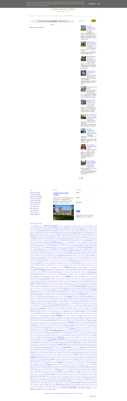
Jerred (75, 303)
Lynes (55, 317)
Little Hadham (70, 313)
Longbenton (72, 315)
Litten (50, 313)
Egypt (83, 274)
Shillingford (38, 354)
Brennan (59, 240)
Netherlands (61, 327)
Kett (78, 305)
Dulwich (63, 271)
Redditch (36, 344)
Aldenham (69, 225)
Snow (95, 356)
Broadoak (84, 242)
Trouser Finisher (33, 374)
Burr (45, 245)
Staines (79, 361)
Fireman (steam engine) (91, 278)
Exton (95, 276)
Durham (91, 271)
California (71, 247)
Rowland (77, 345)
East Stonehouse (92, 272)
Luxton (42, 317)
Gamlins (95, 281)
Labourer (43, 308)
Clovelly (95, 257)
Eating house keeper (55, 274)
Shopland (94, 354)
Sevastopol (37, 352)
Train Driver (37, 372)
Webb (84, 379)
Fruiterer (44, 281)
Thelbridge (45, 369)
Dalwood (71, 265)
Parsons (68, 334)
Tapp (63, 367)
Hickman (69, 294)
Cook (38, 260)
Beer (67, 232)
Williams (32, 384)
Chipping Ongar (93, 253)
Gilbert (39, 284)
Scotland (52, 351)
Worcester (45, 388)
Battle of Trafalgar (89, 230)
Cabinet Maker (52, 247)
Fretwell (95, 279)
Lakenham (70, 308)
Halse (76, 290)
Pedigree (47, 15)
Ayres (91, 227)
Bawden (95, 230)
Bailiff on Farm (52, 229)
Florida (55, 279)
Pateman (72, 334)
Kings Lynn (38, 306)
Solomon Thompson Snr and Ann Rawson (91, 27)
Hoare (62, 296)
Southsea (46, 359)
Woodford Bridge (71, 386)
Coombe (51, 260)
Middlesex (71, 322)
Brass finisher (39, 240)
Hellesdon (85, 293)
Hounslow (41, 299)
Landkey (90, 308)
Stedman (55, 362)
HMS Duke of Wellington (48, 296)
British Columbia (65, 242)
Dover (88, 269)
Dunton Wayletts (77, 271)
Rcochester (90, 342)
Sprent (84, 359)
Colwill (95, 258)
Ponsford (90, 337)
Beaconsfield (33, 232)
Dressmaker (44, 271)
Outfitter (90, 332)
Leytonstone (71, 311)
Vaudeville (58, 376)
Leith (51, 311)
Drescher (39, 271)
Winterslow (94, 384)
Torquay (91, 371)
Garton (55, 283)
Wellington (32, 381)
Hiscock (31, 296)
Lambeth (75, 308)
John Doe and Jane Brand (92, 87)
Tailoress (56, 367)
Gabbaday (72, 281)
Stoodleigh (63, 364)
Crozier (81, 263)
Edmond (67, 274)
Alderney (74, 226)
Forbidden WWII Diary (68, 15)
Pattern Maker (81, 334)
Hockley (69, 296)
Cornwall (39, 262)
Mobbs (72, 324)
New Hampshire (76, 327)
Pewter (65, 335)
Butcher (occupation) (84, 245)
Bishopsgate (69, 235)
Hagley (57, 290)
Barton (48, 230)
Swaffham (72, 366)
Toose (75, 371)
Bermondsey (65, 234)
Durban (87, 271)
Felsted (68, 278)
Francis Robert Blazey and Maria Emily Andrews (91, 162)
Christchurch (51, 255)
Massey (91, 318)
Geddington (84, 283)
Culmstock (42, 265)
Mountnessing (66, 325)
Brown (53, 244)
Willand (95, 382)
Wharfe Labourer (59, 382)
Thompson (57, 369)
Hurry (48, 301)
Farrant (59, 278)
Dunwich (83, 271)
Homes (47, 298)
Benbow (32, 234)
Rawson (84, 342)
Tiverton (59, 371)
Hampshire (93, 290)
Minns (55, 324)
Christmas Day (62, 255)
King (96, 305)
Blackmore (94, 235)
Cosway (48, 262)
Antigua (35, 227)
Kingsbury (49, 306)
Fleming (37, 279)
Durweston (36, 272)
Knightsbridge (94, 306)
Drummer (53, 271)
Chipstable (32, 255)
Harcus (41, 291)
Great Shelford (44, 288)
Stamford (87, 361)
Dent (96, 265)
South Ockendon (71, 357)
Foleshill (61, 279)
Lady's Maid (62, 308)
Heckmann (75, 293)
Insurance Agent (93, 301)
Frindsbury (32, 281)
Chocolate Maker (43, 255)
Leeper (95, 310)
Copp (76, 260)
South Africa (43, 357)
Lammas (79, 308)
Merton (47, 322)
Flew (45, 280)
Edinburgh (62, 274)
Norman (77, 329)
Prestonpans (94, 339)
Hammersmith (86, 290)
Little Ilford (76, 313)
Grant (56, 286)
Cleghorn (65, 257)
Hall (74, 290)
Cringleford (65, 263)
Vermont (63, 376)
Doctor (65, 269)
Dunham (71, 271)
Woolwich (40, 388)
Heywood (65, 295)
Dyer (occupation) (43, 272)
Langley (35, 310)
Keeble (45, 305)
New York (92, 327)
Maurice (58, 320)
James (62, 303)
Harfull (48, 291)
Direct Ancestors (41, 15)
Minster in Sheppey (61, 324)
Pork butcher (43, 339)
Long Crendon (66, 315)
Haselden (77, 291)
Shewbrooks (33, 354)
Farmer (47, 278)
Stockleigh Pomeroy (83, 362)
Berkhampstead (52, 234)
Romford (36, 345)
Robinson (85, 344)
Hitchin (40, 296)
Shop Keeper (89, 354)
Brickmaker (94, 240)
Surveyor (45, 366)
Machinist (64, 317)
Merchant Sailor (37, 322)
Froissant (40, 281)
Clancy (41, 257)
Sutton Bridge (58, 366)
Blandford (48, 237)
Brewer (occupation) (72, 240)
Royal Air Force (87, 345)
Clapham (45, 257)
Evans (76, 276)
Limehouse (94, 311)
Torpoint (87, 371)
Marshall (57, 319)
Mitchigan (69, 324)
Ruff (89, 347)
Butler (95, 245)
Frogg (36, 281)
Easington (52, 272)
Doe (68, 269)
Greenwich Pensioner (92, 288)
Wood (53, 386)
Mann (96, 317)
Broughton (49, 244)
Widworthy (90, 382)
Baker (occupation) (64, 229)
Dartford (79, 265)
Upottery (48, 376)
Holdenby (95, 296)
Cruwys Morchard (87, 263)
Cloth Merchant (80, 257)
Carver (49, 250)
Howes (64, 300)
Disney (47, 269)
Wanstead (70, 378)
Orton (83, 332)
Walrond (41, 377)
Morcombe (48, 325)
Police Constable (75, 337)
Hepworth (32, 295)
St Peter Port (67, 361)
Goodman (36, 286)
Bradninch (71, 239)
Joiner (33, 305)
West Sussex (88, 381)
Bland (44, 237)
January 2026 (33, 200)
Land (86, 308)
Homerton (43, 298)
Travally (53, 373)
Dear (85, 265)
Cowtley (88, 262)
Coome (54, 260)
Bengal (36, 234)
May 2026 (33, 208)
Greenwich (83, 288)
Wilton (58, 384)
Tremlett (74, 372)
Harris (58, 291)
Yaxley (45, 389)
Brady (75, 239)
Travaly (57, 372)
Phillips (69, 335)
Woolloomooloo (33, 388)
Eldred (86, 274)
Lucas (96, 315)
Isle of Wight (44, 303)
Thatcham (84, 367)
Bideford (88, 234)
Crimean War (60, 263)
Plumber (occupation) (42, 337)
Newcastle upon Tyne (39, 329)
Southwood (63, 359)
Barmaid (35, 230)
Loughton (80, 315)
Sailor (54, 349)
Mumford (78, 325)
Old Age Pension (55, 332)
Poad (66, 337)
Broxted (57, 244)
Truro (43, 374)
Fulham (57, 281)
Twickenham (70, 374)
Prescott (85, 339)
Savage (31, 350)
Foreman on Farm (70, 279)
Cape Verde (49, 249)
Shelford (75, 352)
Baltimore (77, 229)
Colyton (32, 260)
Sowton (68, 359)
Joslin (40, 305)
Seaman (63, 351)
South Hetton (58, 357)
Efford (80, 274)
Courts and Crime (76, 262)
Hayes (44, 293)
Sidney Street (62, 356)
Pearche (90, 334)
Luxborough (37, 317)
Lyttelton (59, 317)
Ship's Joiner (45, 354)
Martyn (64, 318)
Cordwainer (79, 260)
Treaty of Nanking (63, 372)
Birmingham (32, 235)
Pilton (91, 335)
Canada (39, 249)
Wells (36, 381)
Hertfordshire (39, 295)
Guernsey (45, 290)
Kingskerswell (55, 306)
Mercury (43, 322)
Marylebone (69, 319)
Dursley (31, 272)
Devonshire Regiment (82, 267)
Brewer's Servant (81, 240)
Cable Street (59, 247)
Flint (48, 280)
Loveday (85, 315)
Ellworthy (32, 276)
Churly (76, 255)
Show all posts (63, 21)
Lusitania (32, 317)
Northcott (65, 330)
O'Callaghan (37, 332)
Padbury (41, 334)
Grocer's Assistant (38, 290)
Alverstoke (89, 226)
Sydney (32, 367)
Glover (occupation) (78, 284)
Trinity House (90, 372)
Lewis (61, 311)
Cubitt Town (94, 263)
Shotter (44, 356)
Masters (36, 320)
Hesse (44, 294)
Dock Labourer (59, 269)
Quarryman (79, 340)
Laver (59, 310)
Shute (57, 356)
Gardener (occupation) (36, 283)
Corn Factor (94, 260)
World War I (73, 388)
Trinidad (84, 372)
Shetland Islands (93, 352)
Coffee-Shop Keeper (62, 258)
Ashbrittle (54, 227)
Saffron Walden (48, 349)
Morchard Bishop (41, 325)
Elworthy (42, 276)
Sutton (53, 366)
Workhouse (65, 388)
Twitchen (75, 374)
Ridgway (65, 344)
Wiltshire (63, 384)
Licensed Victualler (80, 311)
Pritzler (37, 340)
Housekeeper (54, 299)
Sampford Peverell (78, 349)
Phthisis (80, 335)
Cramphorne (32, 263)
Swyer (95, 366)
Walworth (59, 377)
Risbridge (72, 344)
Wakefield (95, 376)
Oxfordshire (36, 334)
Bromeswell (89, 242)
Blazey (52, 237)
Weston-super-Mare (42, 382)
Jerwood (83, 303)
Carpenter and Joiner (88, 249)
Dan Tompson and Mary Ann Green (92, 115)
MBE (77, 320)
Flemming (41, 280)
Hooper (61, 298)
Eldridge (90, 274)
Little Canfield (56, 313)
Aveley (74, 227)
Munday (82, 325)
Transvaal (42, 372)
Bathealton (68, 230)
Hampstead (32, 291)
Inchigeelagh (61, 301)
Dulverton (58, 271)
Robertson (80, 344)
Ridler (69, 344)
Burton (54, 245)
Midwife (82, 322)
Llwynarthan (32, 315)
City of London (90, 255)
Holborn (81, 296)
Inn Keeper (81, 301)
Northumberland (71, 330)
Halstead (80, 290)
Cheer (79, 252)
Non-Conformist (65, 329)
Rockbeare (94, 344)
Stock (77, 362)
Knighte (89, 306)
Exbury (79, 276)
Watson (69, 379)
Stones (59, 364)
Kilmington (92, 305)
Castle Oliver (57, 250)
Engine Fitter (47, 276)
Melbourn (85, 320)
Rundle (95, 347)
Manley (92, 317)
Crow (73, 263)
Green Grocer (70, 288)
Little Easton (63, 313)
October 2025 (34, 194)
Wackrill (78, 376)
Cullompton (37, 265)
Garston (52, 283)
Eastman (49, 274)
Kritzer (38, 308)
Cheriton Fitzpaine (38, 253)
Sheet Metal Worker (68, 352)
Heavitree (71, 293)
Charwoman (65, 252)
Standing (91, 361)
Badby (40, 229)
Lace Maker (49, 308)
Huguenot (76, 299)
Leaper (92, 310)
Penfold (39, 335)
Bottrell (44, 239)
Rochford (90, 344)
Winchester (69, 384)
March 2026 (33, 204)
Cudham (32, 265)
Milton (45, 324)
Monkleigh (87, 324)
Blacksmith (32, 237)
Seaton (69, 351)
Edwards (76, 274)
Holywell (38, 298)
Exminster (87, 276)
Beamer (38, 232)
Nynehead (32, 332)
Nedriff (52, 327)
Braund (44, 240)
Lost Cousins (80, 393)
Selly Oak (95, 350)
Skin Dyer (72, 356)
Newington (46, 329)
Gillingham (43, 284)
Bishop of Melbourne (41, 235)
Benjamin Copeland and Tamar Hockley (91, 130)
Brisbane (46, 242)
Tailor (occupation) (48, 367)
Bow (50, 239)
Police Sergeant (83, 337)
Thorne (62, 369)
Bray (47, 240)
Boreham (90, 237)
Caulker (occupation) (75, 250)
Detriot (58, 267)
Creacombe (43, 263)
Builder (85, 244)
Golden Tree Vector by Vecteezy (51, 393)
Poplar (38, 339)
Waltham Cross (46, 377)
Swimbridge (91, 366)
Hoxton (68, 299)
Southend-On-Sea (34, 359)
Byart (44, 247)
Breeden (55, 240)
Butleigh (92, 245)
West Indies (82, 381)
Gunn (49, 290)
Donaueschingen (73, 269)
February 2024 (34, 192)
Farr (56, 278)
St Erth (93, 359)
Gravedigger (60, 286)
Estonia (72, 276)
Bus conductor (68, 245)
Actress (31, 225)
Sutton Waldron (66, 366)
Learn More (92, 4)
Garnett (48, 283)
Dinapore (32, 269)
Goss (49, 286)
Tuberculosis (51, 374)
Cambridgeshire (89, 247)
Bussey (73, 245)
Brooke (40, 244)
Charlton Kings (58, 252)
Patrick (76, 334)
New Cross (69, 327)
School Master (41, 350)
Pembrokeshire (33, 335)
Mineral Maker (50, 324)
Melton (31, 322)
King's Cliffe (32, 306)
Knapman (81, 306)
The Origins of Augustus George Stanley (91, 146)
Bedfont (50, 232)
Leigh (42, 311)
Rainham (75, 342)
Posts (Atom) (40, 27)
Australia (66, 227)
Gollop (95, 284)
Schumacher (47, 350)
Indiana (69, 301)
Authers (70, 227)
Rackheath (42, 342)
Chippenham (87, 253)
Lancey (83, 308)
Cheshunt (49, 254)
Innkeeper (87, 301)
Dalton (67, 265)
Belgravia (89, 232)
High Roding (83, 295)
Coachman (32, 258)
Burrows (48, 245)
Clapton (48, 257)
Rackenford (37, 342)
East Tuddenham (34, 274)
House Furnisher (47, 299)
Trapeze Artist (48, 372)
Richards (51, 344)
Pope (34, 339)
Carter (95, 249)
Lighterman (88, 311)
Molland (76, 324)
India (65, 301)
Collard (74, 258)
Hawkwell (40, 293)
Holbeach (77, 296)
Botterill (35, 239)
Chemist (32, 253)
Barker (95, 229)
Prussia (45, 340)
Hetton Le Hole (54, 294)
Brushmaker (62, 244)
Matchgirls (40, 320)
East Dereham (57, 272)
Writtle (92, 388)
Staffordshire (74, 361)
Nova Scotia (91, 330)
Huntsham (43, 301)
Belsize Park (94, 232)
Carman (58, 249)
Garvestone (60, 283)
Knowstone (33, 308)
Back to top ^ (93, 396)
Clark (52, 257)
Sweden (77, 366)
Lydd (50, 317)
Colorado (92, 258)
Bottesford (39, 239)
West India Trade (76, 381)
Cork (84, 260)
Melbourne (89, 320)
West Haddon (62, 381)
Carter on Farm (44, 250)
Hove (58, 299)
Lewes (58, 311)
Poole (31, 339)
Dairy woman (58, 265)
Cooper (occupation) (64, 260)
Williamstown (43, 384)
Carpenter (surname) (78, 249)
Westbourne (94, 381)
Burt (51, 245)
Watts (72, 379)
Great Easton (90, 286)
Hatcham (82, 291)
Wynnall (42, 389)
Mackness (69, 317)
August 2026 (33, 214)
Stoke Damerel (93, 362)
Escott (63, 276)
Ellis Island (94, 274)
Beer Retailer (83, 232)
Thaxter (36, 369)
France (79, 279)
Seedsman (87, 350)
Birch (96, 234)
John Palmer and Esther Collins (91, 57)
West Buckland (55, 381)
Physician (85, 335)
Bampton (81, 229)
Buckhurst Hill (69, 244)
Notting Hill (85, 330)
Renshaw (45, 344)
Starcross (42, 362)
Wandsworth (65, 378)
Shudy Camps (53, 356)
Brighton (41, 242)
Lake (66, 308)
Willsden (54, 384)
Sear (66, 350)
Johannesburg (92, 303)
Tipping (54, 371)
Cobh (42, 258)
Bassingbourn (63, 230)
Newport (52, 329)
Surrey (40, 366)
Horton (84, 298)
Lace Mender (55, 308)
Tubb (45, 374)
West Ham (69, 381)
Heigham (80, 293)
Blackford (84, 235)
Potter (66, 339)
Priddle (31, 340)
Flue (58, 279)
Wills (50, 384)
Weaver (80, 379)
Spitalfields (75, 359)
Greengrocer (77, 288)
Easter (45, 274)
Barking (31, 230)
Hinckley (89, 294)
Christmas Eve (70, 255)
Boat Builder (63, 237)
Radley (46, 342)
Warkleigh (82, 377)
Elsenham (37, 276)
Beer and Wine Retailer (74, 232)
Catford (62, 250)
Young (53, 389)
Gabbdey (77, 281)
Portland (49, 339)
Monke (83, 324)
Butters (36, 247)
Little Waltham (83, 313)
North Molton (87, 329)
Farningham (52, 278)
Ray (87, 342)
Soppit (38, 357)
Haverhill (95, 291)
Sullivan (31, 366)
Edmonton (71, 274)
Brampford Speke (85, 239)
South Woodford (80, 357)
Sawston (35, 350)
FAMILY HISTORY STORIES (63, 9)
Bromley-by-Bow (34, 244)
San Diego (90, 349)
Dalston (63, 265)
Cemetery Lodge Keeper (86, 250)
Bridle (37, 242)
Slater (80, 356)
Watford (54, 379)
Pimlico (95, 335)
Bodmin (71, 237)
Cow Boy (83, 262)
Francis (82, 279)
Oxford (31, 334)
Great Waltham (59, 288)
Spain (71, 359)
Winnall (77, 384)
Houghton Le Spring (34, 299)
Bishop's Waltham (61, 235)
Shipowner (69, 354)
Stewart (65, 362)
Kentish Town (70, 305)
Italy (53, 303)
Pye (64, 340)
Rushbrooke (37, 349)
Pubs (61, 15)
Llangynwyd (94, 313)
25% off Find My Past (65, 393)
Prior (35, 341)
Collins (87, 258)
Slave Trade (84, 356)
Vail (55, 376)
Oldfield (61, 332)
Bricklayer (88, 240)
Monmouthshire (93, 324)
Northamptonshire (56, 331)
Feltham (72, 278)
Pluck (35, 337)
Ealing (48, 272)
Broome (44, 244)
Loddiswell (41, 315)
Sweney (86, 366)
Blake (41, 237)
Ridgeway (59, 344)
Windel (73, 384)
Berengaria (46, 234)
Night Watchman (57, 329)
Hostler (95, 298)
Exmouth (92, 276)
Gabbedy (87, 281)
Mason (78, 319)
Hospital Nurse (89, 298)
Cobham (46, 258)
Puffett (57, 340)
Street (91, 364)
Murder (88, 325)
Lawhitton (63, 310)
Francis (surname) (88, 280)
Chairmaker (36, 252)
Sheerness (60, 352)
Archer (41, 227)
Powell (77, 339)
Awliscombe (79, 227)
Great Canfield (72, 286)
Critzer (70, 263)
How (61, 300)
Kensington (53, 305)
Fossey (75, 279)
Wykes (32, 389)
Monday (80, 324)
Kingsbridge (43, 306)
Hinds (93, 294)
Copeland (72, 260)
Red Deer (32, 344)
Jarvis (69, 303)
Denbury (88, 265)
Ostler (86, 332)
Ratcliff (80, 342)
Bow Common (55, 239)
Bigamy (92, 234)
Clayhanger (59, 257)
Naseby (92, 325)
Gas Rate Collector (72, 283)
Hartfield (62, 291)
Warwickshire (88, 378)
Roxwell (81, 345)
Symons (39, 367)
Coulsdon (61, 262)
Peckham (95, 334)
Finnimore (83, 278)
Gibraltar (32, 284)
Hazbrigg (57, 293)
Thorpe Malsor (77, 369)
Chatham (70, 252)
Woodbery (58, 386)
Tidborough (37, 371)
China (78, 254)
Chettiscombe (63, 253)
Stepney (60, 363)
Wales (31, 378)
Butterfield (32, 247)
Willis (47, 384)
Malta (80, 317)
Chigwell (74, 254)
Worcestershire (51, 388)
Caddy (63, 247)
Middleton (77, 322)
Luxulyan (46, 317)
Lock (37, 315)
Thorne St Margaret (68, 369)
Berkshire (59, 234)
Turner (65, 374)
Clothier (86, 257)
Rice (48, 344)
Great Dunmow (82, 286)
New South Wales (85, 327)
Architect (45, 227)
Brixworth (72, 242)
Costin (44, 262)
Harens (44, 291)
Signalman (68, 356)
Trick (81, 373)
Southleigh (41, 359)
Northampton (46, 330)
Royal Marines (49, 347)
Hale (71, 290)
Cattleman (66, 250)
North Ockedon (93, 329)
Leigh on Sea (46, 311)
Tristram (95, 372)
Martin (61, 318)
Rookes (50, 345)
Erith (61, 276)
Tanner (60, 367)
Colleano (84, 258)
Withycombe (42, 386)
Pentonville (44, 335)
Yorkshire (49, 389)
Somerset (33, 357)
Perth (51, 335)
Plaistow (32, 337)
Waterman (37, 379)
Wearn (76, 379)
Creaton (48, 263)
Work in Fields (58, 388)
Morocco (53, 325)
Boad (56, 237)
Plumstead (50, 337)
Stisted (74, 362)
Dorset (85, 269)
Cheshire (44, 253)
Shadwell (50, 352)
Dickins (89, 267)
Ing (71, 301)
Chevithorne (69, 254)
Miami (60, 322)
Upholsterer (36, 376)
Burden (95, 244)
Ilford (57, 301)
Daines (52, 265)
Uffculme (85, 374)
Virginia (74, 376)
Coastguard (38, 258)
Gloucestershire (69, 284)
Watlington (63, 379)
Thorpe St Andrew (86, 369)
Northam (41, 330)
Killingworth (87, 305)
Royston (82, 347)
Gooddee (32, 286)
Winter (89, 384)
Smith (92, 356)
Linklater (46, 313)
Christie (56, 255)
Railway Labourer (59, 342)
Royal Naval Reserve (57, 347)
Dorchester (80, 269)
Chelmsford (84, 252)
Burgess (35, 245)
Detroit (62, 267)
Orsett (79, 332)
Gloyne (84, 284)
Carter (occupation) (35, 250)
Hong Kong (52, 298)
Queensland (84, 340)
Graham (53, 286)
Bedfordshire (56, 232)
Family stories (33, 278)
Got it (99, 4)
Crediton (52, 263)
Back (37, 229)
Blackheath (89, 235)
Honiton (57, 298)
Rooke (46, 345)
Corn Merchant (33, 262)
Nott (82, 330)
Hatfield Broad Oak (88, 291)
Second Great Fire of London (78, 350)
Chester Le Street (55, 253)
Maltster (84, 317)
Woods (92, 386)
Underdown (90, 374)
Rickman (55, 344)
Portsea (53, 339)
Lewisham (65, 311)
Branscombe (32, 240)
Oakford (42, 332)
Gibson (36, 284)
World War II (82, 388)
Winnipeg (82, 384)
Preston (89, 339)
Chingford (82, 253)
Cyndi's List (73, 393)
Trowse (39, 374)
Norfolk (71, 329)
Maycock (62, 320)
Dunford (67, 271)
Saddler (42, 349)
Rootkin (61, 345)
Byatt (47, 247)
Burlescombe (41, 245)
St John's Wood (54, 361)
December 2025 (34, 198)
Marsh (53, 319)
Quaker (74, 341)
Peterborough (57, 335)
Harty (70, 291)
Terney (79, 367)
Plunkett (55, 337)
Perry (48, 335)
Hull (92, 300)
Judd (42, 305)
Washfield (95, 377)
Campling (35, 249)
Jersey (79, 303)
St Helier (48, 361)
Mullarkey (73, 325)
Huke (90, 299)
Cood (35, 260)
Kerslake (75, 305)
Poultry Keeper (72, 339)
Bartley (45, 230)
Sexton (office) (44, 352)
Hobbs (65, 296)
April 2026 (33, 206)
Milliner (38, 324)
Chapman (50, 252)
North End (81, 329)
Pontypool (94, 337)
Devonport (74, 267)
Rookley (54, 345)
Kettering (81, 305)
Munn (85, 325)
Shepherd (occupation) (83, 352)
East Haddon (71, 272)
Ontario (72, 332)
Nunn (96, 330)
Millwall (42, 324)
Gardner (44, 283)
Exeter (83, 276)
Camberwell (81, 247)
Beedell (60, 232)
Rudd (86, 347)
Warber (75, 377)
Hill (86, 294)
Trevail (78, 373)
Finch (75, 278)
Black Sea (74, 235)
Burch (92, 244)
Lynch (52, 317)
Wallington (36, 377)
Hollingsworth (33, 298)
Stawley (46, 362)
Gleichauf (58, 284)
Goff (87, 284)
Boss (31, 239)
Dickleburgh (94, 267)
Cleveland (74, 257)
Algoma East (84, 225)
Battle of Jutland (80, 230)
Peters (61, 335)
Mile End (87, 322)
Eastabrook (41, 274)
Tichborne (32, 371)
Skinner (76, 356)
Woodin (83, 386)
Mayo (65, 320)
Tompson (71, 371)
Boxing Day (61, 239)
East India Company (83, 272)
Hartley (66, 291)
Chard (53, 252)
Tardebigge (66, 367)
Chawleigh (75, 252)
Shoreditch (33, 356)
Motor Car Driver (59, 325)
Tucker (56, 374)
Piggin (88, 335)
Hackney (53, 290)
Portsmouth (61, 339)
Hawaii (31, 293)
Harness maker (53, 291)
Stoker (40, 364)
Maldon (76, 317)
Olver (65, 332)
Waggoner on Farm (84, 376)
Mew (57, 322)
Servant (32, 352)
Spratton (81, 359)
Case (52, 250)
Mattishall (45, 320)
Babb (35, 229)
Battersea (73, 230)
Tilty (52, 371)
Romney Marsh (41, 345)
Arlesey (49, 227)
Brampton (92, 239)
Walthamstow (53, 378)
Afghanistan (41, 225)
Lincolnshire (37, 313)
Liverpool (89, 313)
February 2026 (34, 202)
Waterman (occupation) (46, 379)
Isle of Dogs (37, 303)
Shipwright (76, 354)
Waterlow (32, 379)
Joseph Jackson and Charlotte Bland (91, 72)
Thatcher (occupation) (91, 367)
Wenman (40, 381)
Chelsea (89, 252)
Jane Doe (66, 303)
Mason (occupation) (85, 319)
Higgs (73, 294)
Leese (31, 311)
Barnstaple (40, 230)
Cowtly (92, 262)
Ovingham (95, 332)
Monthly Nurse (33, 325)
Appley (38, 227)
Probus (41, 340)
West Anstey (48, 381)
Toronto (83, 371)
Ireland (32, 303)
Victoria (70, 376)
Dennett (92, 265)
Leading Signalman (83, 310)
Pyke (66, 340)
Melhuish (95, 320)
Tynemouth (80, 374)
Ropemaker (66, 345)
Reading (95, 342)
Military (57, 15)
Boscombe (94, 237)
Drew (49, 271)
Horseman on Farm (77, 298)
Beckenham (45, 232)
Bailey (46, 229)
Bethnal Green (77, 234)
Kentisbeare (63, 305)
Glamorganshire (49, 284)
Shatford (55, 352)
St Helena (43, 361)
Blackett (79, 235)
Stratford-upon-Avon (71, 364)
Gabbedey (82, 281)
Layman (67, 310)
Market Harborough (47, 318)
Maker (73, 317)
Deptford (32, 267)
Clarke (55, 257)
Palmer (53, 334)
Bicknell (83, 234)
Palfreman (49, 334)
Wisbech (32, 386)
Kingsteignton (62, 306)
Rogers (31, 345)
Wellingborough (93, 379)
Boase (58, 237)
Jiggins (86, 303)
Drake (92, 269)
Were (43, 381)
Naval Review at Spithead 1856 (43, 327)
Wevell (49, 382)
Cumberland (48, 265)
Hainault (61, 290)
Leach (70, 310)
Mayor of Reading (71, 320)
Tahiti (42, 367)
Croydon (77, 263)
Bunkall (88, 244)
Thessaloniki (51, 369)
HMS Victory (57, 296)
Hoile (73, 296)
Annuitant (95, 225)
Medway (80, 320)
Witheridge (36, 386)
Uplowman (42, 376)
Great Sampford (36, 288)
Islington (49, 303)
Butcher (77, 245)
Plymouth (61, 337)
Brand (95, 239)
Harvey (73, 291)
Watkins (58, 379)
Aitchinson (61, 225)
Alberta (65, 225)
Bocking (68, 237)
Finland (79, 278)
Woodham (79, 386)
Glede (55, 284)
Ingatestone (76, 301)
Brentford (63, 240)
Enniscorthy (53, 276)
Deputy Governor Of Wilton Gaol (43, 267)
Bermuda (70, 234)
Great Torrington (51, 288)
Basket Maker (54, 230)
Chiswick (37, 255)
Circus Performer (82, 255)
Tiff (41, 371)
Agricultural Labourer (51, 226)
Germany (95, 283)
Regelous (40, 344)
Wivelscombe (49, 386)
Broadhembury (78, 242)
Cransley (38, 263)
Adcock (36, 226)
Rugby (91, 347)
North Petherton (34, 330)
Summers (36, 366)
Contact (34, 15)
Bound (47, 239)
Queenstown (90, 341)
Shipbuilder (59, 354)
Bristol (50, 242)
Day (82, 265)
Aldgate (78, 225)
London (59, 315)
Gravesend (66, 286)
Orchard (76, 332)
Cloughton (90, 257)
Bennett (41, 234)
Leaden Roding (75, 310)
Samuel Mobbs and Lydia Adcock (91, 42)
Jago (59, 303)
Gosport (45, 286)
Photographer (75, 335)
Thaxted (32, 369)
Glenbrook (63, 284)
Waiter (90, 376)
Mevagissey (52, 322)
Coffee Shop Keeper (52, 258)
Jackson (56, 303)
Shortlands (39, 356)
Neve (65, 327)
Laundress (50, 310)
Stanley (95, 361)
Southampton (88, 357)
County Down (67, 262)
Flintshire (52, 279)
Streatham (87, 364)
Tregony (69, 372)
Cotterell (52, 262)
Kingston (67, 306)
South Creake (51, 357)
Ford (64, 279)
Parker (56, 334)
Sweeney (81, 366)
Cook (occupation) (44, 260)
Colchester (70, 258)
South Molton (64, 357)
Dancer (75, 265)
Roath (76, 344)
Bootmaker (85, 237)
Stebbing (50, 362)
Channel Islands (43, 252)
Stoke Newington (34, 364)
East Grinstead (65, 272)
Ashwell (58, 227)
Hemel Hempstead (93, 293)
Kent (57, 305)
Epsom (57, 276)
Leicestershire (36, 311)
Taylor (76, 367)
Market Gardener (38, 319)
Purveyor (61, 340)
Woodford (64, 386)
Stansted (32, 362)
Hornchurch (69, 298)
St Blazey (89, 359)
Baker (57, 229)
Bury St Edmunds (60, 245)
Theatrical (41, 369)
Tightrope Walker (46, 371)
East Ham (76, 272)
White (71, 382)
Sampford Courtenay (68, 349)
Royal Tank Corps (75, 347)
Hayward (48, 293)
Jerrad (72, 303)
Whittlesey (84, 382)
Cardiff (55, 249)
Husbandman (53, 301)
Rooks (58, 345)
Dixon (50, 269)
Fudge (53, 281)
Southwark (52, 359)
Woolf (95, 386)
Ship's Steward (52, 354)
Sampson (85, 349)
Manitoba (88, 317)
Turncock (61, 374)
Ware (78, 378)
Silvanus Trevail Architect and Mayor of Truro (91, 101)
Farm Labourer (41, 278)
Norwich (77, 330)
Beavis (41, 232)
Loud (76, 315)
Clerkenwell (69, 257)
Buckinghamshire (75, 244)
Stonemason (54, 364)
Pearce (86, 334)
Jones (36, 305)
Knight (85, 306)
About (30, 15)
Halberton (66, 290)
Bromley (95, 242)
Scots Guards (58, 350)
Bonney (80, 237)
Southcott (94, 357)
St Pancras (61, 361)
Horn (65, 298)
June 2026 (33, 210)
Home (52, 24)
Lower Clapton (90, 315)
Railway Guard (52, 342)
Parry (60, 334)
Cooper (58, 260)
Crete (55, 263)
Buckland (82, 244)
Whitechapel (77, 382)
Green (65, 288)
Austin (62, 227)
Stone (48, 364)
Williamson (36, 384)
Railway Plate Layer (68, 342)
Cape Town (44, 249)
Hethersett (48, 294)
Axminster (87, 227)
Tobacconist (65, 371)
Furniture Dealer (66, 281)
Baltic (73, 229)
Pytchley (70, 341)
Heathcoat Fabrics (63, 293)
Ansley (31, 227)
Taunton (72, 367)
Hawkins (36, 293)
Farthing (63, 278)
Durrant (95, 271)
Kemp (48, 305)
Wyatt (95, 388)
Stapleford (36, 362)
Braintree (79, 239)
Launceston (44, 310)
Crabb (95, 262)
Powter (81, 339)
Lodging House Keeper (49, 315)
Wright (88, 388)
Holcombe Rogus (88, 296)
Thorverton (94, 369)
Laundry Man (55, 310)
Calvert (75, 247)
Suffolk (95, 364)
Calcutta (67, 247)
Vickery (67, 376)
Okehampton (47, 332)
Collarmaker (79, 258)
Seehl (91, 350)
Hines (96, 294)
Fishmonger (32, 279)
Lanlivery (40, 310)
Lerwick (54, 311)
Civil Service (36, 257)
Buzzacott (41, 247)
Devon (67, 267)
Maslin (74, 319)
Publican (49, 341)
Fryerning (49, 281)
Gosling (41, 286)
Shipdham (64, 354)
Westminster (33, 382)
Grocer (31, 290)
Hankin (37, 291)
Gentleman (90, 283)
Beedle (64, 232)
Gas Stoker (79, 283)
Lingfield (42, 313)
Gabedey (91, 281)
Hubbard (72, 299)
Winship (86, 384)
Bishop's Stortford (51, 235)
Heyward (60, 294)
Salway (61, 349)
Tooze (78, 371)
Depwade (54, 267)
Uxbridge (52, 376)
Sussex (49, 366)
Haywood (52, 293)
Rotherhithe (72, 345)
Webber (88, 379)
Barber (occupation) (89, 229)
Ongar (68, 332)
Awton (83, 227)
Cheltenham (94, 252)
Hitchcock (36, 296)
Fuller (60, 281)
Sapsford (95, 349)
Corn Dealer (88, 260)
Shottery (48, 356)
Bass (59, 230)
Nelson (56, 327)
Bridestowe (32, 242)
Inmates (52, 15)
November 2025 (34, 196)
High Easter (77, 294)
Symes (35, 367)
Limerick (32, 313)
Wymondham (37, 389)
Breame (50, 240)
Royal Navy (67, 347)
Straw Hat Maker (80, 364)
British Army (56, 242)
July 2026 (32, 212)
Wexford (53, 382)
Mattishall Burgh (52, 320)
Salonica (57, 349)
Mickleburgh (64, 322)
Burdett (31, 245)
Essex (67, 276)
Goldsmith (91, 284)
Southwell (58, 359)
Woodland (87, 386)
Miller (92, 322)
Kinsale (70, 306)
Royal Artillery (40, 347)
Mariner (32, 319)
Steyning (70, 362)
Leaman (88, 310)
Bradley (66, 239)
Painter (44, 334)
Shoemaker (82, 354)
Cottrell (56, 262)
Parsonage (63, 334)
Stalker (82, 361)
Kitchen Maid (76, 306)
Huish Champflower (83, 300)
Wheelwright (67, 382)
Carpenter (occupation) (67, 249)
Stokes (44, 364)
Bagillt (43, 229)
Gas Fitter (65, 283)
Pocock (69, 337)
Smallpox (89, 356)
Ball (70, 229)
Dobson (54, 269)
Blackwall (38, 237)
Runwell (32, 349)
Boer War (76, 237)
